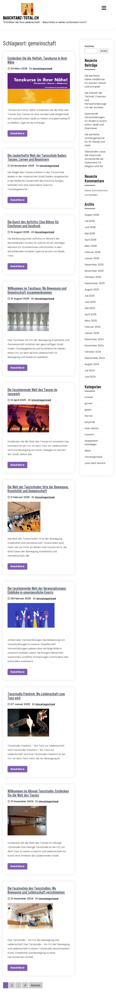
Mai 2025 (90, 308)
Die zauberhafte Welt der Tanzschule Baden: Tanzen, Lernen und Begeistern (37, 157)
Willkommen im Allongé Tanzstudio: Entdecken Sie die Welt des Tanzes (38, 793)
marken (89, 434)
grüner (89, 403)
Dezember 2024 (94, 339)
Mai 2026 (90, 233)
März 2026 (91, 246)
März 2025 (91, 320)
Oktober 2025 (93, 277)
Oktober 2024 (93, 352)
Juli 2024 (90, 370)
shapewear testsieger (91, 442)
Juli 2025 (90, 295)
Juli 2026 (90, 221)
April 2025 (90, 314)
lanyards (90, 422)
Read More (17, 133)
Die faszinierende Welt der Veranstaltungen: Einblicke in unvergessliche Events (37, 590)
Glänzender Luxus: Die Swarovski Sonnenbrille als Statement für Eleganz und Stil (95, 159)
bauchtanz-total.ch (21, 17)
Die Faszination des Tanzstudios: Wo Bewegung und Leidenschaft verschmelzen (36, 890)
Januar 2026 (92, 258)
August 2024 (92, 364)
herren (89, 416)
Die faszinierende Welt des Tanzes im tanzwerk (32, 391)
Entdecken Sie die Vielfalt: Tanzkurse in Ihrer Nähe (37, 60)
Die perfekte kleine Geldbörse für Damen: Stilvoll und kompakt (95, 81)
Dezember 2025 (94, 264)
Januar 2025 (92, 333)
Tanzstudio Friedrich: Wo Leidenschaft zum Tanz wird (36, 696)
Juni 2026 (90, 227)
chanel (89, 397)
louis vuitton (92, 428)
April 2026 (90, 239)
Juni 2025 (90, 302)
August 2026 (92, 215)
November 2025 (94, 271)
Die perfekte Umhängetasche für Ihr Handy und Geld (95, 140)
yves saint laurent (95, 463)
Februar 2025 (92, 327)
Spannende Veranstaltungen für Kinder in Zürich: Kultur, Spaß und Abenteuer (96, 121)
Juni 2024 (90, 376)
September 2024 (95, 358)
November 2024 (94, 345)
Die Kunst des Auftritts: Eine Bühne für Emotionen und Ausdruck (33, 224)
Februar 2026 (92, 252)
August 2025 (92, 289)
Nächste (35, 985)
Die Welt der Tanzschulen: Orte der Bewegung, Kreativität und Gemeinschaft (38, 489)
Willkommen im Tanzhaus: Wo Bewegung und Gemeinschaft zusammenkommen (37, 290)
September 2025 (95, 283)
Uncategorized (42, 68)
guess (88, 409)
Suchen (89, 46)
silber (88, 450)
